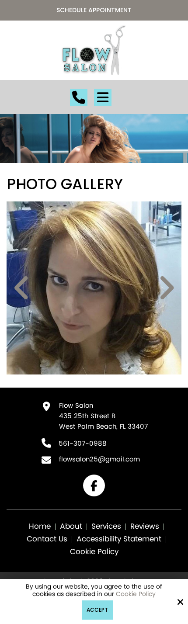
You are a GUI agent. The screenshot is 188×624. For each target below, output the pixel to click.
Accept (97, 610)
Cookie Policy (136, 594)
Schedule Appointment (94, 10)
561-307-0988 (83, 443)
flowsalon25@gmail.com (99, 459)
